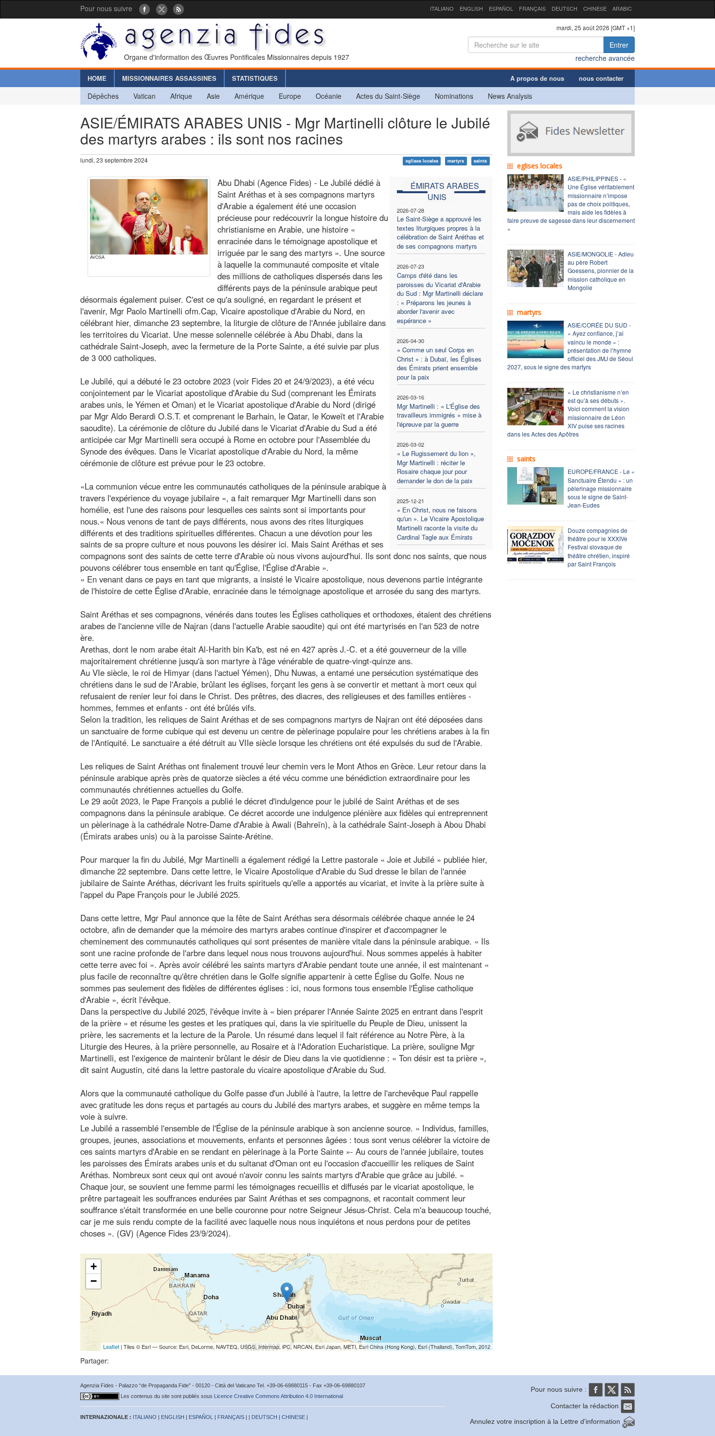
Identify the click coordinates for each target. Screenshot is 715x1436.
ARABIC (622, 8)
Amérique (249, 96)
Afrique (181, 96)
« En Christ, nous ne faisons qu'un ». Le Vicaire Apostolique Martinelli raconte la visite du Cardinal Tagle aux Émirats (440, 523)
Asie (213, 96)
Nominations (454, 96)
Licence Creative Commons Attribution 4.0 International (278, 1396)
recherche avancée (605, 58)
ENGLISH (471, 8)
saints (480, 161)
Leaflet (111, 1346)
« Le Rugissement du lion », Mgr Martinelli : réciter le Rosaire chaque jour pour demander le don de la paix (436, 467)
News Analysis (510, 96)
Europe (290, 96)
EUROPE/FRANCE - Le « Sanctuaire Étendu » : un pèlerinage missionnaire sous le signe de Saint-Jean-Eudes (601, 488)
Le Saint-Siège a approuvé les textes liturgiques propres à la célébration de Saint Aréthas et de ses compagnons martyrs (440, 232)
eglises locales (422, 161)
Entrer (618, 45)
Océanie (328, 96)
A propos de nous (537, 78)
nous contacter (601, 78)
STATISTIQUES (255, 78)
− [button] (93, 1281)
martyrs (455, 161)
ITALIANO (442, 8)
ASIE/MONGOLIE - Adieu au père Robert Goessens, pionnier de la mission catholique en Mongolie (601, 270)
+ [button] (93, 1266)
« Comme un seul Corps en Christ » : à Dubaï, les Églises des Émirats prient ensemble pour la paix (439, 363)
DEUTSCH (564, 8)
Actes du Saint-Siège (388, 96)
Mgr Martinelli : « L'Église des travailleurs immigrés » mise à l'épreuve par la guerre (439, 415)
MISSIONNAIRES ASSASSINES (169, 78)
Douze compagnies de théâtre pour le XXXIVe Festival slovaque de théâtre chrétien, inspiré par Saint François (599, 547)
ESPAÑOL (501, 8)
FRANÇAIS (532, 8)
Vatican (144, 96)
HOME (97, 78)
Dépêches (103, 96)
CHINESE (595, 8)
